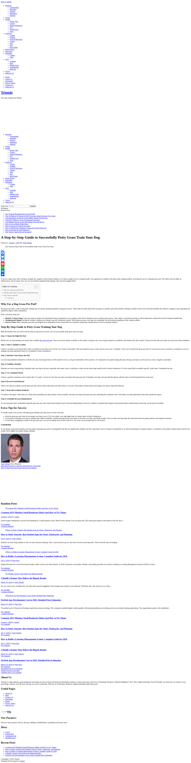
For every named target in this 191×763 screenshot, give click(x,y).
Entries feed (9, 734)
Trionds (7, 92)
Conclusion (10, 298)
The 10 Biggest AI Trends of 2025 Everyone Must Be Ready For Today (30, 216)
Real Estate (14, 47)
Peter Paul (15, 561)
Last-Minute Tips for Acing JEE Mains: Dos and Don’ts (24, 222)
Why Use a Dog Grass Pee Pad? (14, 290)
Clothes (12, 35)
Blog (7, 695)
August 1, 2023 (14, 243)
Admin (16, 517)
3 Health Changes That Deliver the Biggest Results (23, 578)
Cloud (7, 17)
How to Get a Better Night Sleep (16, 224)
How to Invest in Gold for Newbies (17, 226)
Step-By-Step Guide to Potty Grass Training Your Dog (21, 293)
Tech (7, 59)
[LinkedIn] (95, 271)
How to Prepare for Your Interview (17, 230)
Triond (22, 761)
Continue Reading (7, 526)
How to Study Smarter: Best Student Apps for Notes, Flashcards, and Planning (36, 534)
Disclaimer (9, 81)
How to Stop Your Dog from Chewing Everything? (19, 468)
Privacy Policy (10, 83)
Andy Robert (27, 243)
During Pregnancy (16, 25)
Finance (12, 12)
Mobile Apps (14, 65)
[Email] (95, 260)
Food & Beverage (16, 39)
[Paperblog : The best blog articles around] (6, 713)
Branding (13, 10)
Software (13, 69)
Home (7, 77)
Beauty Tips (14, 21)
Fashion (12, 37)
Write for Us (9, 73)
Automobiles (14, 8)
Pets (11, 45)
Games (12, 41)
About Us (8, 79)
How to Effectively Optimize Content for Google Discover (25, 228)
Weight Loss (14, 29)
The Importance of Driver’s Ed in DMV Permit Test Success (26, 218)
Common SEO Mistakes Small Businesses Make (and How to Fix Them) (33, 512)
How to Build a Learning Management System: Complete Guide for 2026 (34, 556)
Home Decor (9, 49)
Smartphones (14, 67)
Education (8, 51)
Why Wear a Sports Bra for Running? (18, 232)
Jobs (11, 43)
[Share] (95, 274)
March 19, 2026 (6, 582)
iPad (11, 63)
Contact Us (9, 85)
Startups (12, 15)
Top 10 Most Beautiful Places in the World (20, 214)
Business (8, 6)
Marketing (13, 14)
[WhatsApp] (95, 267)
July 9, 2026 (5, 539)
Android (13, 61)
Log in (7, 732)
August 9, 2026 (6, 517)
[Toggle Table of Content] (35, 287)
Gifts (11, 57)
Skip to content (6, 2)
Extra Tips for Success (11, 295)
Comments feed (10, 736)
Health (7, 19)
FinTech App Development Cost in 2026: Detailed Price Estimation (31, 600)
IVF (11, 27)
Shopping (8, 53)
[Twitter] (95, 257)
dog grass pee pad (46, 340)
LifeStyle (8, 33)
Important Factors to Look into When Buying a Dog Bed (21, 466)
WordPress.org (10, 738)
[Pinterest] (95, 264)
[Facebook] (95, 253)
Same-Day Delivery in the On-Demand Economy (22, 220)
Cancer (12, 23)
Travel (7, 71)
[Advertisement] (95, 116)
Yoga (11, 31)
